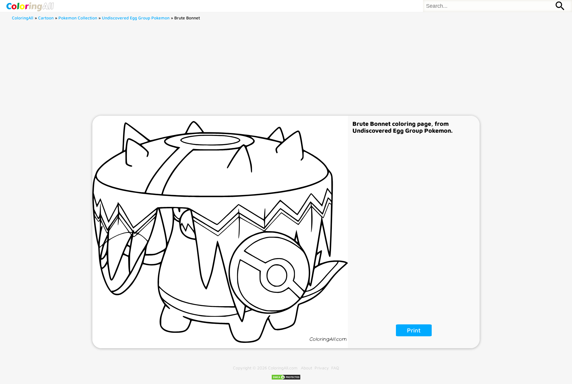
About (306, 367)
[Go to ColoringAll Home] (30, 6)
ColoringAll (22, 17)
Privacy (322, 367)
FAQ (335, 367)
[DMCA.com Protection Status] (286, 378)
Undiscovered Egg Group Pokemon (136, 17)
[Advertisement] (286, 71)
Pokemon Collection (77, 17)
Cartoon (46, 17)
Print (414, 330)
